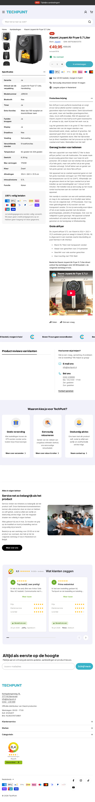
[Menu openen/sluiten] (3, 12)
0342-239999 (69, 377)
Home (4, 29)
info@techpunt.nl (70, 367)
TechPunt (13, 796)
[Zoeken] (89, 21)
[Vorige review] (79, 637)
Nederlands (6, 779)
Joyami (57, 42)
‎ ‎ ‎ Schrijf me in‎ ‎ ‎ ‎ (84, 666)
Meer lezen (27, 597)
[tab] (19, 352)
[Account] (85, 12)
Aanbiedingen (15, 29)
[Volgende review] (86, 637)
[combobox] (47, 22)
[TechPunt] (12, 685)
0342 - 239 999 (8, 702)
